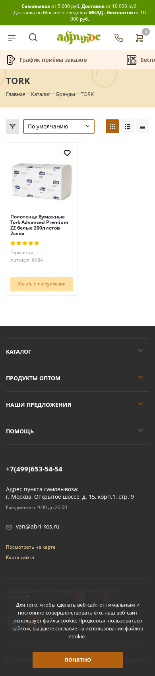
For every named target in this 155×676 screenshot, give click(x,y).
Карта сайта (20, 557)
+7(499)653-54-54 (34, 469)
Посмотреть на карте (31, 547)
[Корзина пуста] (139, 38)
